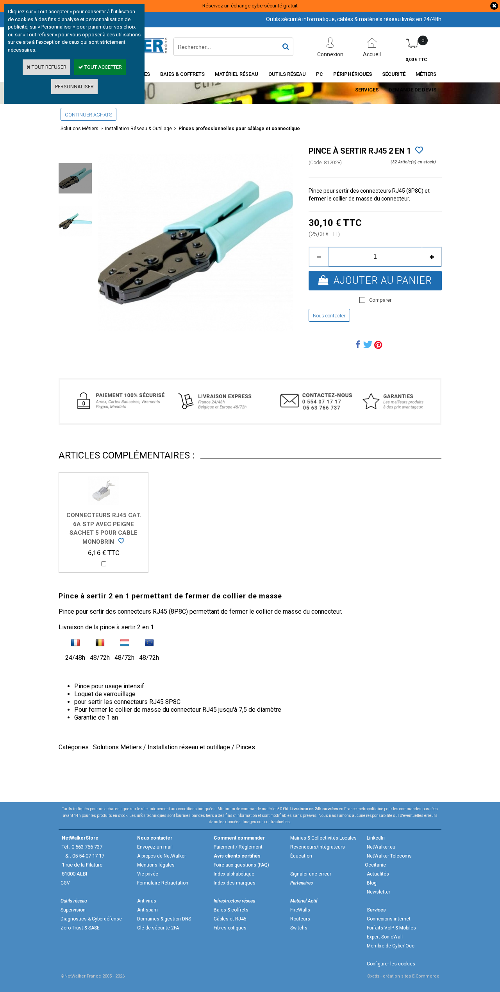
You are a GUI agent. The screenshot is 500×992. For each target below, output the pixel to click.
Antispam (147, 910)
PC (319, 74)
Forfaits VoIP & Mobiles (391, 928)
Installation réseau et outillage (189, 747)
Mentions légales (156, 865)
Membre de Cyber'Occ (390, 946)
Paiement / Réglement (238, 847)
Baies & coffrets (231, 910)
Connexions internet (389, 919)
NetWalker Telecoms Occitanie (388, 860)
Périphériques (352, 74)
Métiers (426, 74)
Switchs (298, 928)
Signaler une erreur (310, 874)
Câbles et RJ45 (230, 919)
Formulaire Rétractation (162, 883)
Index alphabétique (234, 874)
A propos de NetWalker (161, 856)
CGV (65, 883)
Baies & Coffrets (182, 74)
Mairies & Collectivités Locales (323, 838)
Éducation (301, 856)
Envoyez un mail (155, 847)
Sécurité (393, 74)
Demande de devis (412, 90)
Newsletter (378, 892)
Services (367, 90)
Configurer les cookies (391, 964)
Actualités (378, 874)
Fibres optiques (230, 928)
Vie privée (147, 874)
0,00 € (416, 59)
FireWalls (300, 910)
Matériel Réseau (236, 74)
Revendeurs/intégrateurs (317, 847)
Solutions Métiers (79, 128)
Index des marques (234, 883)
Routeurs (300, 919)
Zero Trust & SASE (80, 928)
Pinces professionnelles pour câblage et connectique (239, 128)
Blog (372, 883)
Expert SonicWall (385, 937)
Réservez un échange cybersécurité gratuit (250, 6)
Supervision (73, 910)
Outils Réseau (287, 74)
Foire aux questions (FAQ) (241, 865)
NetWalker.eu (381, 847)
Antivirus (146, 901)
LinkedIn (376, 838)
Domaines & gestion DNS (164, 919)
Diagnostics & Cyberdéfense (91, 919)
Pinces (245, 747)
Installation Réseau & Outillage (138, 128)
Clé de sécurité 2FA (158, 928)
